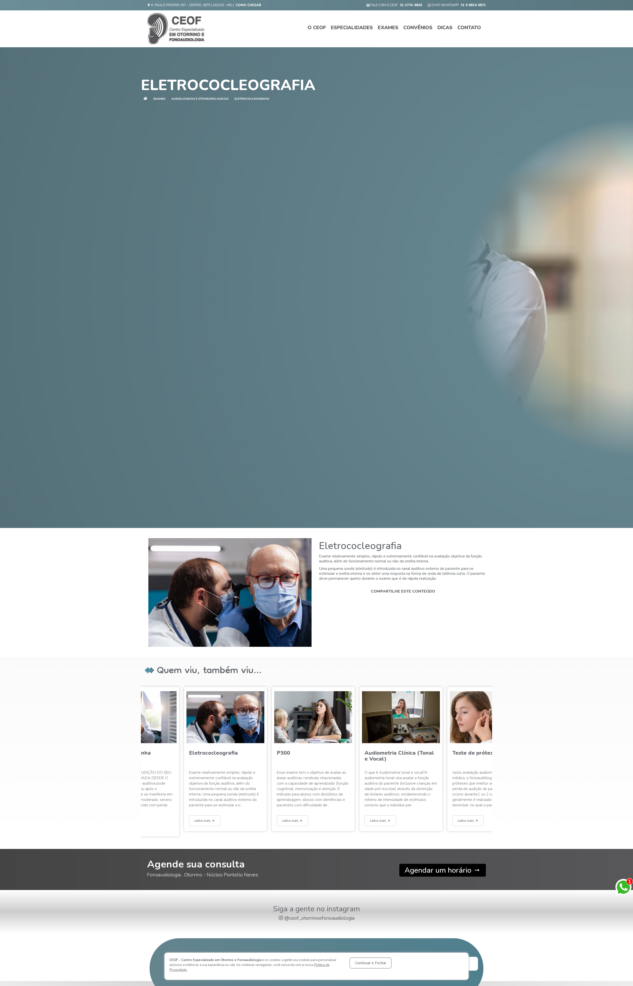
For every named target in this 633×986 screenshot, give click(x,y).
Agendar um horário (439, 870)
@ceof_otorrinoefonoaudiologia (319, 918)
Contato (469, 27)
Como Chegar (248, 5)
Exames (388, 27)
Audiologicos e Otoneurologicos (199, 99)
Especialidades (352, 27)
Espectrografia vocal (439, 753)
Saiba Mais (162, 820)
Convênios (417, 27)
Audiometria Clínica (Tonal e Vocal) (271, 756)
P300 (155, 753)
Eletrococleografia (251, 99)
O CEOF (317, 27)
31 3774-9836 (411, 5)
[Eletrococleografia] (230, 592)
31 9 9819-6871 (473, 5)
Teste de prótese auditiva (357, 753)
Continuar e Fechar (370, 963)
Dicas (444, 27)
